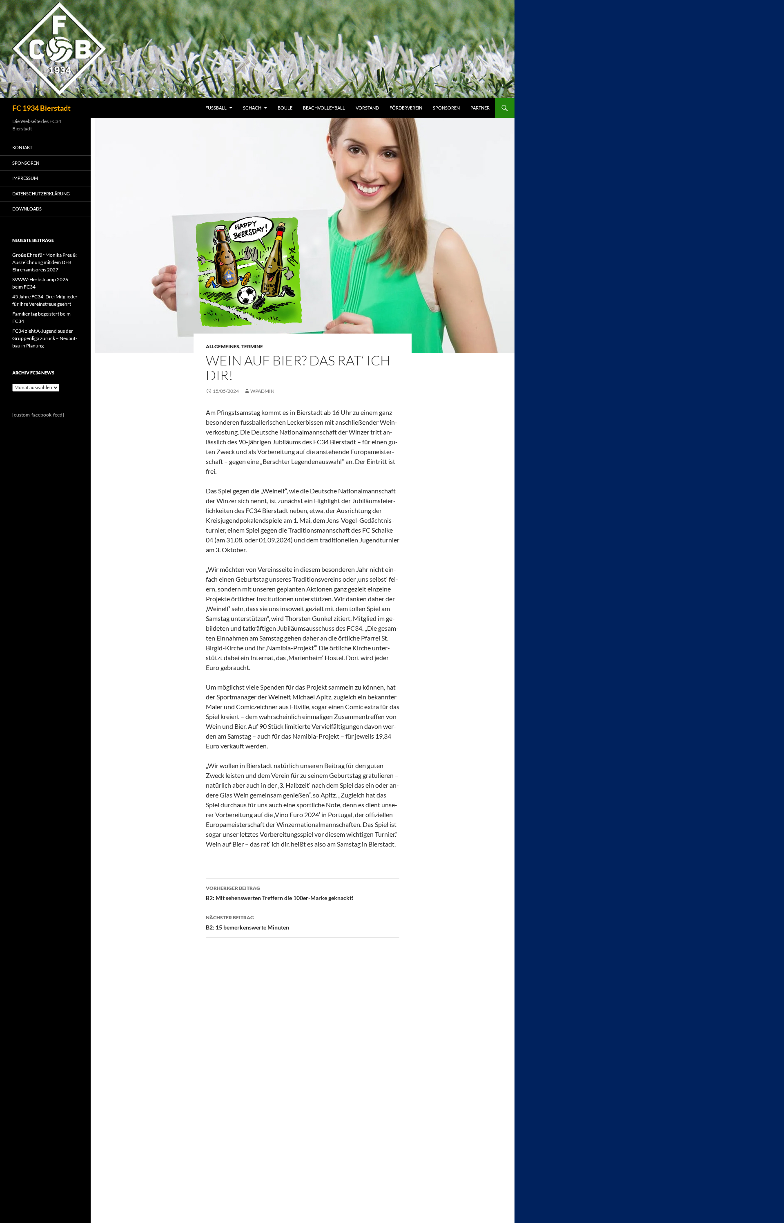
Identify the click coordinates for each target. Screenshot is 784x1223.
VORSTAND (367, 107)
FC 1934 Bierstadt (41, 107)
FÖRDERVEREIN (406, 107)
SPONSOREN (446, 107)
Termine (252, 346)
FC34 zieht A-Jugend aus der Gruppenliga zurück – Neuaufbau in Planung (44, 338)
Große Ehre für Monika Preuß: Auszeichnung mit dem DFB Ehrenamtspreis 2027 (44, 262)
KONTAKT (22, 147)
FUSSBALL (216, 107)
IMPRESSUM (25, 178)
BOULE (285, 107)
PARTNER (480, 107)
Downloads (27, 208)
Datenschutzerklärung (41, 193)
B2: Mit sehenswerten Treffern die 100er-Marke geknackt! (280, 893)
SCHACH (252, 107)
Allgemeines (222, 346)
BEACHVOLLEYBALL (324, 107)
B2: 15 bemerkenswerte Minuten (247, 922)
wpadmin (262, 391)
